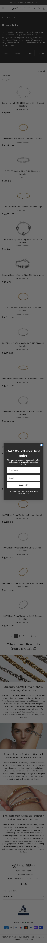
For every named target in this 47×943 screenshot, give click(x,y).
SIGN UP (23, 485)
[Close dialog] (41, 445)
